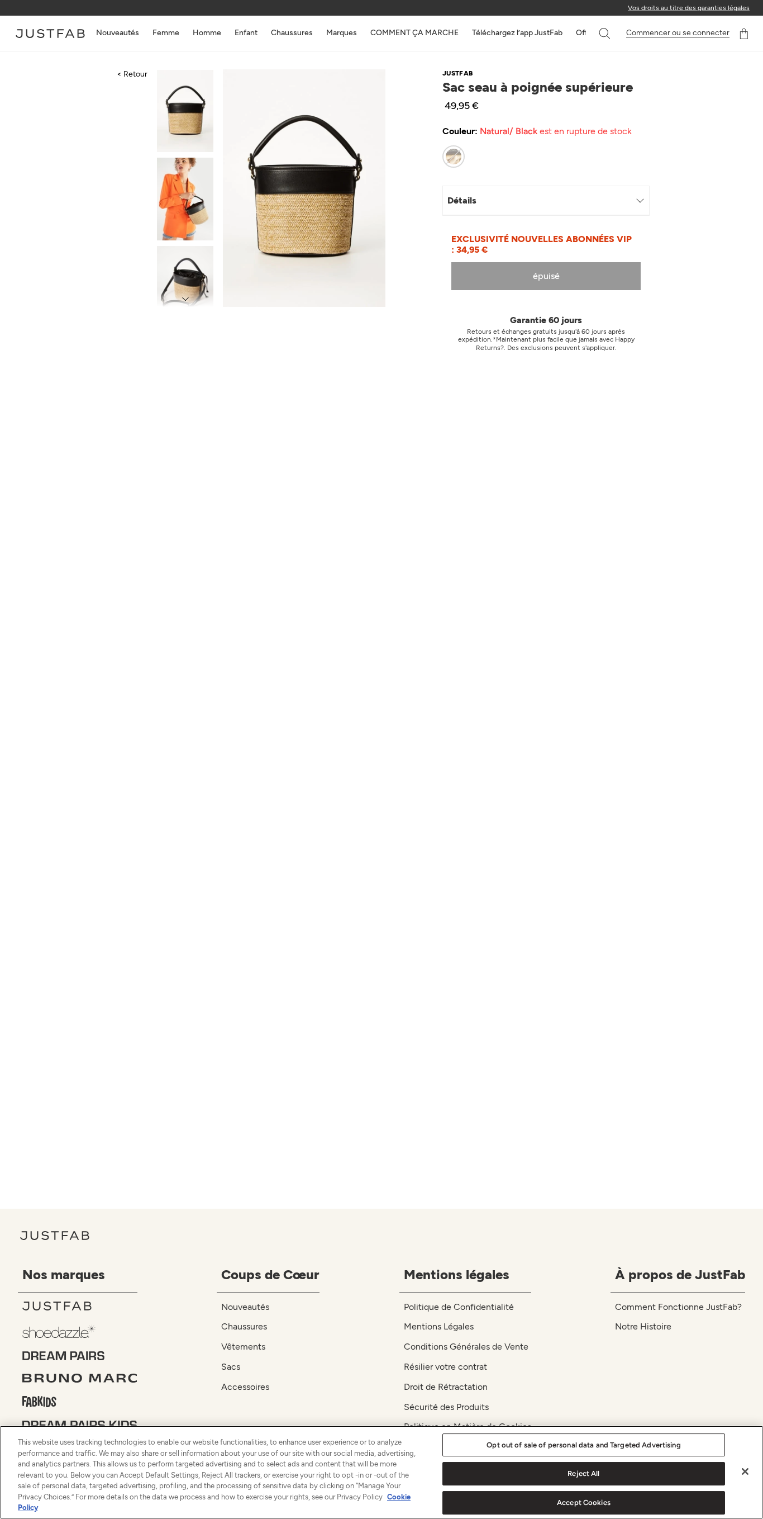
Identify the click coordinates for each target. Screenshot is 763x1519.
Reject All (583, 1473)
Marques (341, 32)
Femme (165, 32)
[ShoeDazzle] (79, 1331)
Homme (207, 32)
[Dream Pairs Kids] (79, 1425)
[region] (381, 1472)
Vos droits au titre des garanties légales (689, 8)
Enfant (246, 32)
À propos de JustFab (680, 1274)
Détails (461, 200)
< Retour (132, 74)
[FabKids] (79, 1401)
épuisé (546, 276)
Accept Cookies (584, 1502)
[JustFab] (79, 1306)
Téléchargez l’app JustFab (517, 32)
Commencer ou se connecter (677, 33)
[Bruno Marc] (79, 1378)
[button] (605, 33)
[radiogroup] (538, 156)
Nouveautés (117, 32)
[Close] (745, 1471)
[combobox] (593, 33)
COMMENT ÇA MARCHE (414, 32)
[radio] (453, 156)
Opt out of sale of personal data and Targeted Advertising (583, 1445)
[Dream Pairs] (79, 1355)
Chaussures (292, 32)
